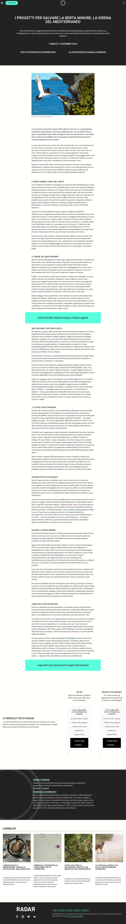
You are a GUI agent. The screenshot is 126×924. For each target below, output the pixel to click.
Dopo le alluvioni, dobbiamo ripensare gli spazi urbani (109, 866)
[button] (121, 860)
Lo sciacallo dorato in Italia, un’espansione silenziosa (75, 867)
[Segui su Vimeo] (28, 916)
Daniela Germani (96, 52)
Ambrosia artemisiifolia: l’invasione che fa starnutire (15, 867)
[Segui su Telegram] (34, 916)
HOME (54, 910)
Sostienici (11, 3)
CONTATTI (77, 910)
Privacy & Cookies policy (74, 916)
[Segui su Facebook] (17, 916)
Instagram (45, 788)
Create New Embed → (79, 743)
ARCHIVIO (85, 910)
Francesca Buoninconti (42, 52)
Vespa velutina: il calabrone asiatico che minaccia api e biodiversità (47, 867)
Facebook (36, 788)
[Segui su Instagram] (22, 916)
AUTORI (69, 910)
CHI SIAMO (62, 910)
